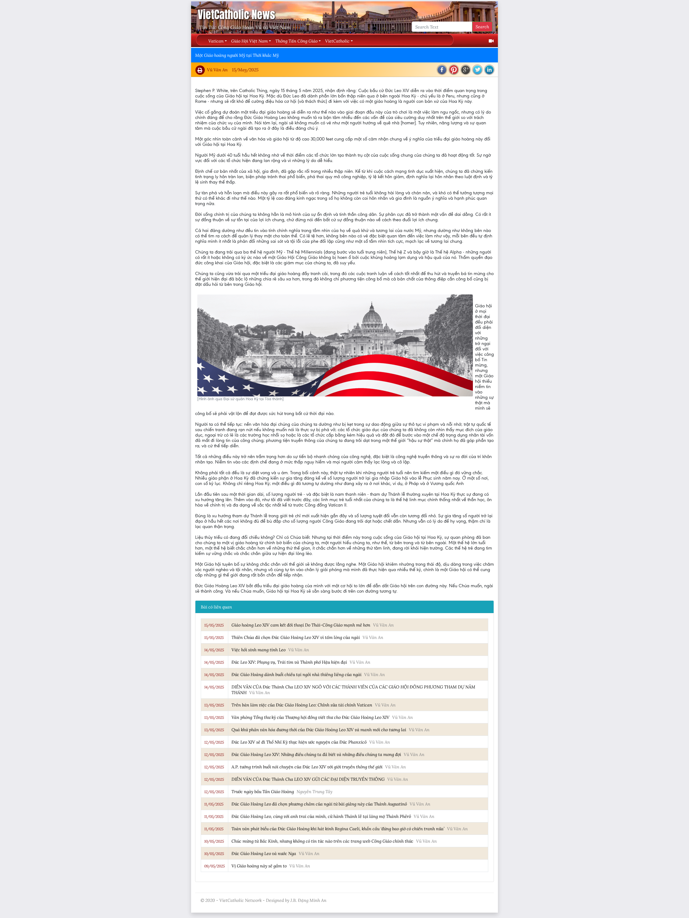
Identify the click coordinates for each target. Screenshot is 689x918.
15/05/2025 (214, 625)
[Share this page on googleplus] (465, 69)
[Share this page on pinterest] (453, 69)
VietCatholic (337, 41)
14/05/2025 (214, 650)
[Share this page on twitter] (477, 69)
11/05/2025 (213, 804)
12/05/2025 (214, 742)
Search (482, 26)
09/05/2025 (214, 866)
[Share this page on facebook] (442, 69)
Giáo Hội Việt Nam (249, 41)
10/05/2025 (214, 841)
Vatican (216, 41)
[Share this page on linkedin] (489, 69)
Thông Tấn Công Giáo (296, 41)
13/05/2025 (214, 705)
